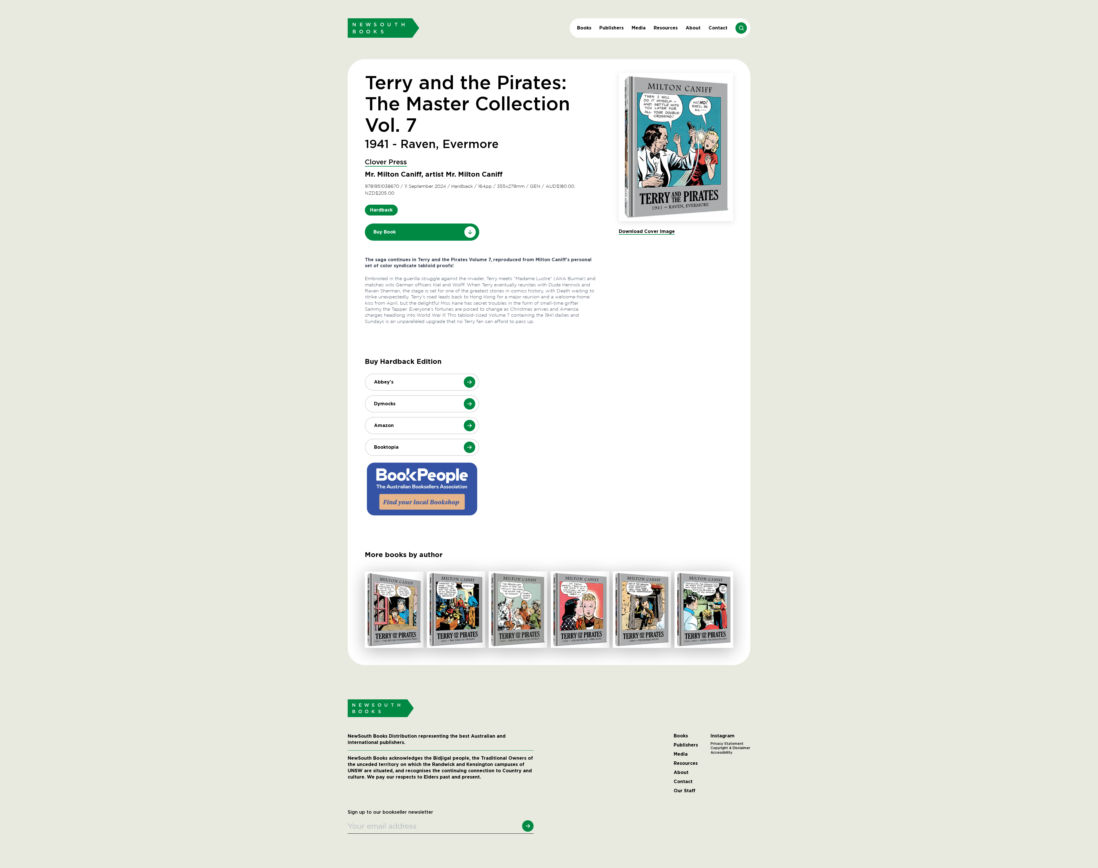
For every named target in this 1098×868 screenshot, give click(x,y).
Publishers (611, 28)
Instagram (723, 736)
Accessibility (721, 752)
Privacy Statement (727, 743)
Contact (718, 28)
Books (584, 28)
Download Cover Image (647, 231)
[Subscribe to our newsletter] (528, 826)
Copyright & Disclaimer (730, 748)
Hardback (381, 210)
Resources (666, 28)
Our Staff (684, 791)
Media (639, 28)
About (693, 28)
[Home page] (383, 27)
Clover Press (386, 162)
